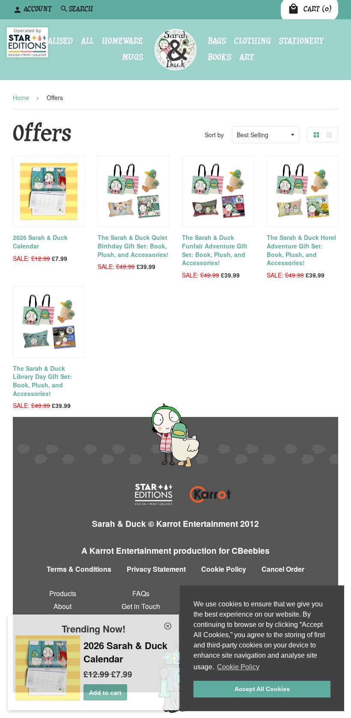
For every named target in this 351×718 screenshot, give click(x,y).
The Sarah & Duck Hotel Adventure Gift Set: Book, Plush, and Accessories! (301, 250)
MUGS (132, 57)
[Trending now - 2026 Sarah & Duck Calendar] (47, 698)
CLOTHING (252, 41)
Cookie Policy (223, 569)
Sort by (214, 134)
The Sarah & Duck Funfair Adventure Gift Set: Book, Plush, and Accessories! (214, 250)
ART (246, 57)
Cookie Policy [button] (238, 667)
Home (21, 97)
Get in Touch (141, 606)
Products (62, 593)
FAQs (140, 593)
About (62, 606)
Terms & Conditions (79, 569)
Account (38, 9)
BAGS (217, 41)
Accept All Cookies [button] (262, 688)
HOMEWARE (122, 41)
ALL (87, 41)
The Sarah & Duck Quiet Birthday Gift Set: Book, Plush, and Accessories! (133, 245)
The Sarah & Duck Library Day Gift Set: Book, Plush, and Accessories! (42, 381)
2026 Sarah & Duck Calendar (40, 241)
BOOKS (219, 57)
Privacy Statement (156, 569)
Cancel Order (283, 569)
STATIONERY (301, 41)
